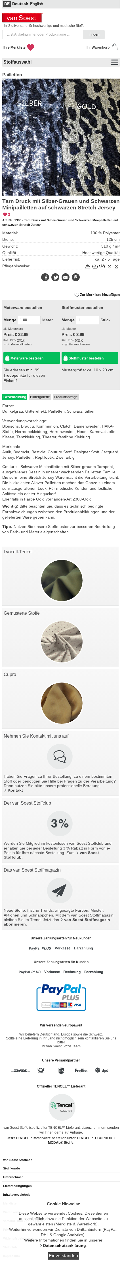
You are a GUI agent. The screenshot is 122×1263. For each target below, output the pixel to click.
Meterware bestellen (26, 358)
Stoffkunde (11, 1168)
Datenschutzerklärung (64, 1245)
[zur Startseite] (23, 21)
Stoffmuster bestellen (86, 358)
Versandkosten (21, 344)
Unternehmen (13, 1177)
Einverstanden (63, 1255)
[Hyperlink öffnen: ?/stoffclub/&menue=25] (60, 824)
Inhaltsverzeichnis (16, 1194)
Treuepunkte (14, 375)
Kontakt (15, 790)
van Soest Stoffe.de (17, 1160)
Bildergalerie (40, 397)
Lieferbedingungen (17, 1186)
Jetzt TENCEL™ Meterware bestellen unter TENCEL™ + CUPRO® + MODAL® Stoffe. (61, 1140)
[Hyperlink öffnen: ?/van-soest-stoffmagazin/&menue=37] (60, 891)
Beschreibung (14, 397)
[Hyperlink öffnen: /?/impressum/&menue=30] (60, 757)
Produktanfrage (66, 397)
